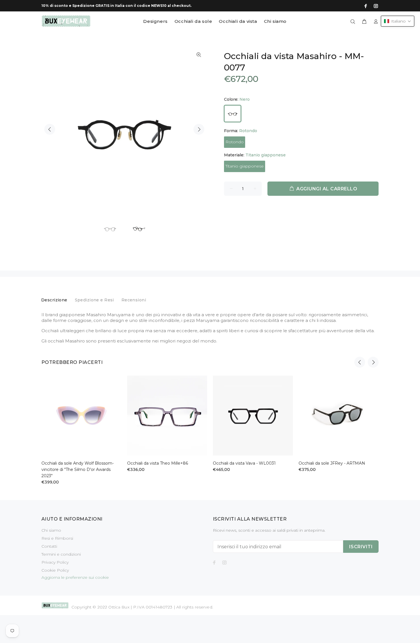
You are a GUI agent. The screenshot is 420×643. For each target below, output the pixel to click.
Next (198, 129)
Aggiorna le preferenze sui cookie (75, 577)
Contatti (49, 546)
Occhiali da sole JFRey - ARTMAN (332, 463)
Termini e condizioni (61, 554)
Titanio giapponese (244, 166)
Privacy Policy (55, 562)
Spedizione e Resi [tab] (94, 300)
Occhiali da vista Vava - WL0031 (244, 463)
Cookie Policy (55, 570)
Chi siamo (51, 530)
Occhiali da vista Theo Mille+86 (157, 463)
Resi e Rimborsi (57, 538)
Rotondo (234, 141)
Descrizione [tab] (54, 300)
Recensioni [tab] (133, 300)
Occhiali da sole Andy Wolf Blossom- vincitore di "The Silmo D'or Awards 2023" (77, 469)
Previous (49, 129)
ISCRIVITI (361, 546)
